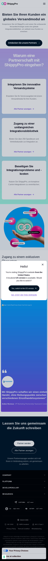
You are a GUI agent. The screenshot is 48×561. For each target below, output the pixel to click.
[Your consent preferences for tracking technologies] (4, 557)
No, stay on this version (24, 295)
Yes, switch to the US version (22, 288)
